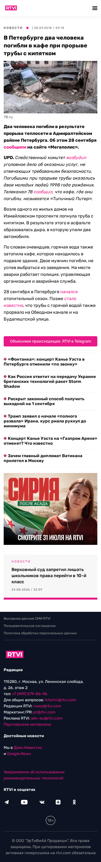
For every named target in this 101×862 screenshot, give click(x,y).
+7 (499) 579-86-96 (29, 693)
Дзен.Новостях (28, 747)
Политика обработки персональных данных (40, 633)
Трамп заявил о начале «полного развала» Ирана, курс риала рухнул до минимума (45, 421)
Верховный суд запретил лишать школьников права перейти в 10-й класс (49, 575)
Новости (13, 28)
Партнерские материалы (27, 724)
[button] (95, 8)
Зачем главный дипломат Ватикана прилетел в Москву (43, 458)
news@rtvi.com (47, 706)
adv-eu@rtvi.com (47, 718)
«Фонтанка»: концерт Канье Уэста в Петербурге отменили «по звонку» (44, 361)
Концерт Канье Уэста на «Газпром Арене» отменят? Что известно (50, 441)
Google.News (19, 753)
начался (69, 291)
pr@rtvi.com (44, 712)
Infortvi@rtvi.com (60, 700)
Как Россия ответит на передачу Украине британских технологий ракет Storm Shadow (50, 381)
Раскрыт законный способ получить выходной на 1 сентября (44, 401)
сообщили (15, 147)
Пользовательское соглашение (30, 626)
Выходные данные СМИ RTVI (27, 618)
